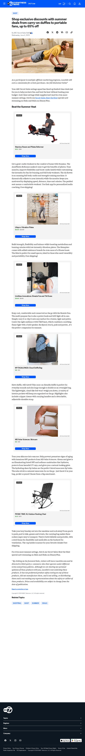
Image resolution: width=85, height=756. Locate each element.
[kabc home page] (7, 709)
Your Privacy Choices (18, 748)
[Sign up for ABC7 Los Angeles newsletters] (20, 740)
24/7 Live (31, 3)
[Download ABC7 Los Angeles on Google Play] (76, 740)
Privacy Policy (7, 748)
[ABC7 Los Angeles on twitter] (10, 740)
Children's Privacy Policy (32, 748)
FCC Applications (21, 750)
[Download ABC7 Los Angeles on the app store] (65, 740)
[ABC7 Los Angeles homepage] (16, 3)
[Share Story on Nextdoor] (62, 32)
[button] (4, 3)
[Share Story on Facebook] (47, 32)
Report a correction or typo (20, 589)
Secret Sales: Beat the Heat (46, 97)
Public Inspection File (9, 750)
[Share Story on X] (52, 32)
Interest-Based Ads (72, 748)
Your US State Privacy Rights (48, 748)
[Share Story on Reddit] (57, 32)
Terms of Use (61, 748)
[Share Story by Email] (67, 32)
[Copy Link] (71, 32)
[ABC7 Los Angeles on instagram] (15, 740)
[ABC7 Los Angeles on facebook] (5, 740)
